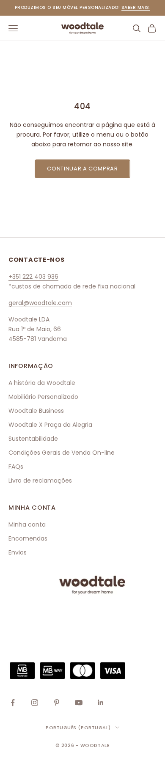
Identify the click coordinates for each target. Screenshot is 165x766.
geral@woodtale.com (40, 303)
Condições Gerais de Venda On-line (61, 452)
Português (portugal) (78, 727)
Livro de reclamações (40, 480)
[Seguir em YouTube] (78, 702)
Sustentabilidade (33, 438)
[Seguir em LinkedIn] (100, 702)
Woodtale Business (36, 410)
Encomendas (27, 538)
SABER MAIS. (136, 7)
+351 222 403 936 (33, 276)
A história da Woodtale (41, 383)
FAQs (15, 466)
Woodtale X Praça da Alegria (50, 424)
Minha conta (27, 524)
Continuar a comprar (82, 169)
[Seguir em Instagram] (34, 702)
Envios (17, 552)
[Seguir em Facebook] (12, 702)
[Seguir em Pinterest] (56, 702)
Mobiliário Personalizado (43, 397)
